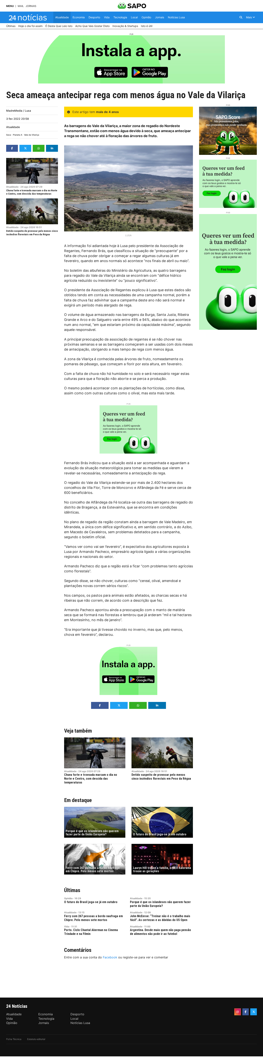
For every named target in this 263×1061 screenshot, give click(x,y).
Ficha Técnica (13, 1039)
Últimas (72, 890)
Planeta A (17, 135)
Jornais (31, 6)
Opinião (68, 898)
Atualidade (13, 127)
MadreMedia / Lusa (18, 110)
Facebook (110, 957)
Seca (8, 135)
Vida (66, 926)
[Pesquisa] (241, 17)
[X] (253, 1011)
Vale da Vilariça (31, 135)
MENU (10, 6)
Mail (21, 6)
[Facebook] (245, 1011)
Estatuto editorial (36, 1039)
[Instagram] (237, 1011)
